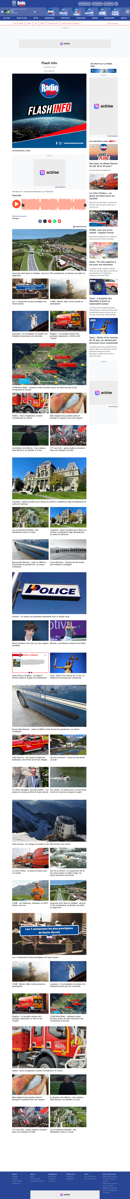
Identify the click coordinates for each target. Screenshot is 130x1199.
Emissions (51, 1179)
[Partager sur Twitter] (44, 222)
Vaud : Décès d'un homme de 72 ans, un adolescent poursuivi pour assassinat (103, 340)
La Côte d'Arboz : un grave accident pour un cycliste (101, 196)
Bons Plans (22, 18)
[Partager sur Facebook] (39, 222)
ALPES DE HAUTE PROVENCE (70, 23)
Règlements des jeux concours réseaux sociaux (110, 1179)
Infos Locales (35, 1179)
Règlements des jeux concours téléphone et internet (110, 1190)
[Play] (3, 12)
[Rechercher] (116, 4)
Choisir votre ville (112, 23)
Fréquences (16, 1183)
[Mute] (34, 11)
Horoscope (109, 18)
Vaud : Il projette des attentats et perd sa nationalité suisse (100, 301)
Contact (15, 1176)
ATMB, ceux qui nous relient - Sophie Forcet (101, 231)
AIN (36, 23)
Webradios (49, 18)
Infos (36, 18)
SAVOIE (29, 23)
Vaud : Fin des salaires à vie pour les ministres (102, 263)
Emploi (124, 18)
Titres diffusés (17, 1181)
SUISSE (42, 23)
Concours (80, 18)
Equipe (14, 1179)
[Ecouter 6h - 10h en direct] (103, 71)
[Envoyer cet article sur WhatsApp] (54, 222)
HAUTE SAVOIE (18, 23)
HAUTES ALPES (53, 23)
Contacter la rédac (37, 1181)
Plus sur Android (90, 1179)
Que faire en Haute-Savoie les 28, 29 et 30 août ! (103, 164)
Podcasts (65, 18)
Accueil (6, 18)
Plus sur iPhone (90, 1176)
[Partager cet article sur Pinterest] (49, 222)
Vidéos (95, 18)
